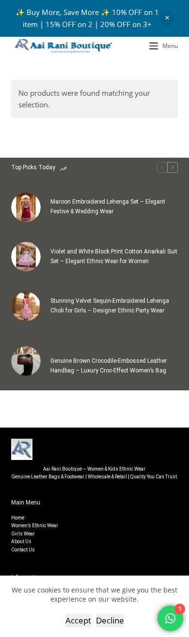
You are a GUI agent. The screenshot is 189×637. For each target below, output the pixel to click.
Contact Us (23, 549)
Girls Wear (23, 533)
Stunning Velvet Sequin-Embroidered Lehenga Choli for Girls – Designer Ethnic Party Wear (109, 305)
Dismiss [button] (167, 18)
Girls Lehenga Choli (77, 192)
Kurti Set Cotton (73, 241)
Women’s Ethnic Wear (34, 525)
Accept (78, 620)
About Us (21, 541)
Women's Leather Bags (83, 340)
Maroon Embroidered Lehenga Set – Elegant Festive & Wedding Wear (107, 206)
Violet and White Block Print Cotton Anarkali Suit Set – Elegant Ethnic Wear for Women (113, 256)
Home (17, 517)
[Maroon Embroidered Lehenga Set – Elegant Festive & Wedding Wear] (26, 207)
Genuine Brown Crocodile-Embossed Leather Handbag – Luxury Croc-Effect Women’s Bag (108, 365)
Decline (110, 620)
